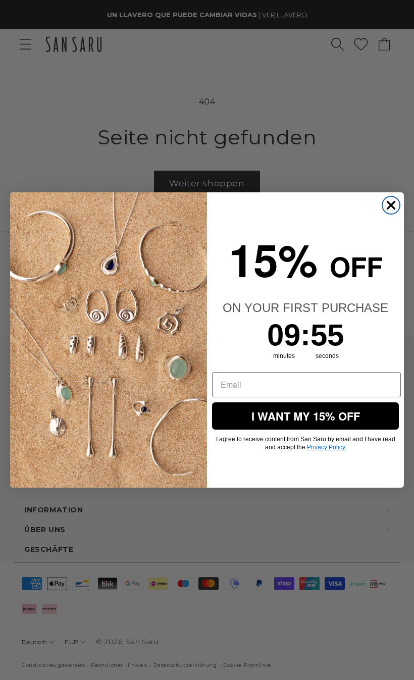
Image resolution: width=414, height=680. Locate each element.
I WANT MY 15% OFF (305, 416)
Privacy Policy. (326, 447)
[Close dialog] (391, 205)
